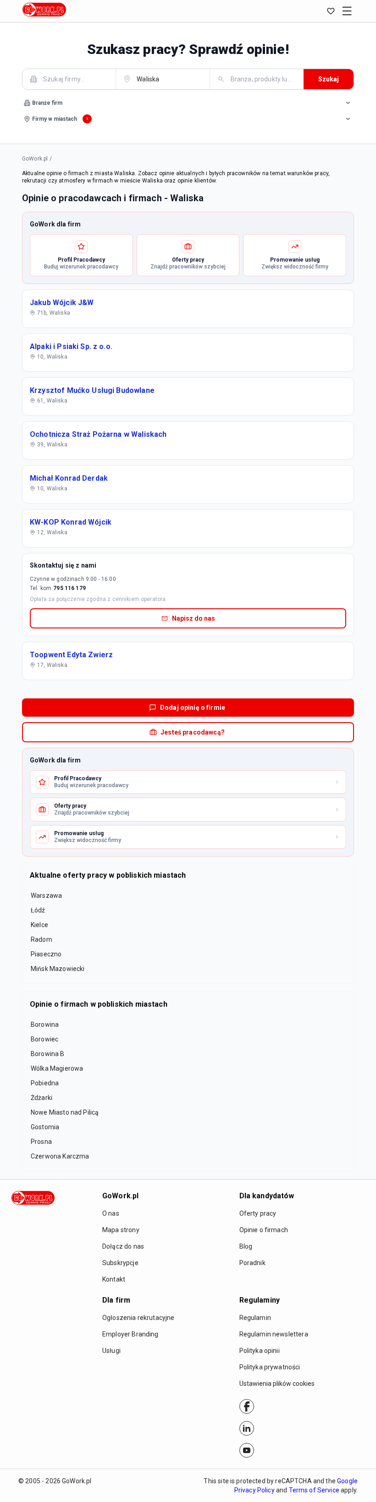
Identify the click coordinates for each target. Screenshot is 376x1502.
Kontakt (113, 1279)
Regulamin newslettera (273, 1334)
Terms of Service (314, 1490)
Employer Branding (130, 1334)
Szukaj (328, 79)
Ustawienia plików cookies (277, 1383)
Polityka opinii (259, 1350)
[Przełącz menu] (347, 11)
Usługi (111, 1350)
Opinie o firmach (263, 1230)
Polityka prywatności (269, 1367)
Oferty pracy (257, 1213)
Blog (246, 1246)
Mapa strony (120, 1230)
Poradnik (252, 1262)
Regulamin (255, 1317)
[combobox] (74, 79)
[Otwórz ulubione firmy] (330, 11)
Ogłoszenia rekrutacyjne (138, 1317)
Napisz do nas (193, 618)
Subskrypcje (120, 1262)
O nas (110, 1213)
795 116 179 (69, 588)
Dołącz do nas (123, 1246)
